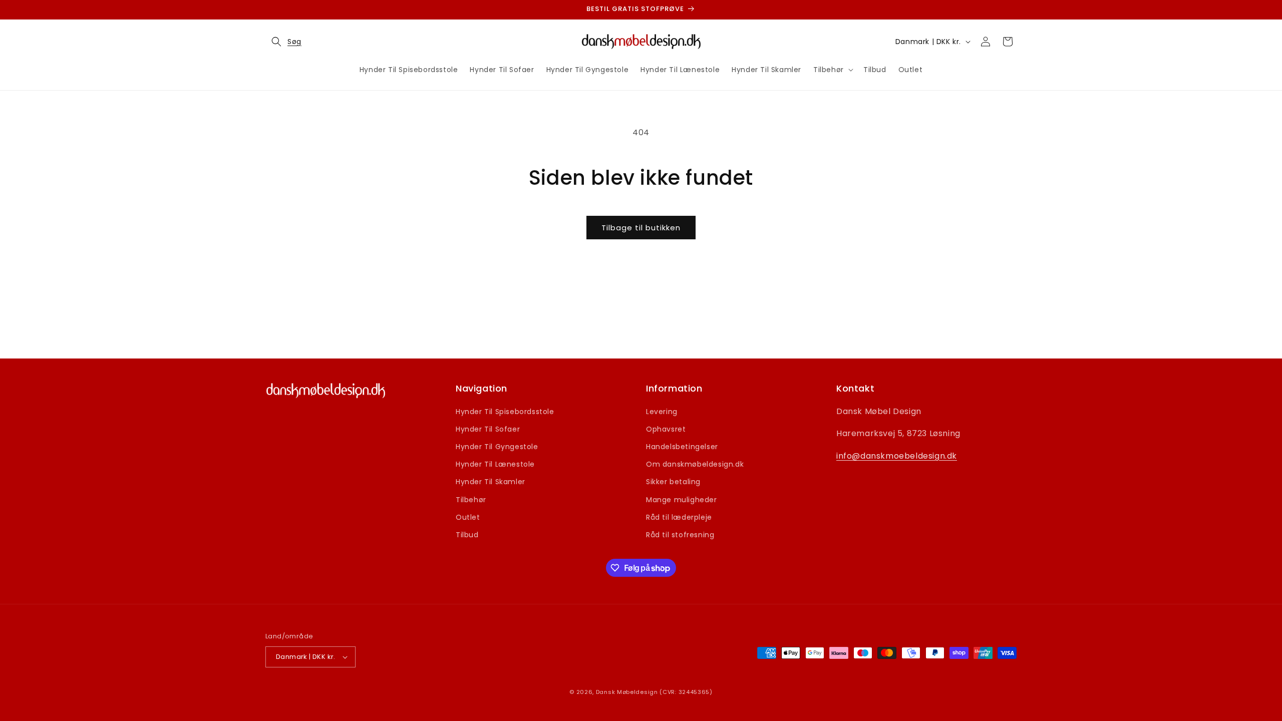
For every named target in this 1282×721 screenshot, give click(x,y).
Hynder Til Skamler (490, 482)
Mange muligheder (681, 500)
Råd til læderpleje (679, 517)
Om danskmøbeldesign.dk (695, 464)
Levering (662, 412)
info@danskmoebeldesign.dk (896, 456)
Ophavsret (666, 429)
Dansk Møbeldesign (627, 692)
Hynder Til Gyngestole (497, 447)
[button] (283, 42)
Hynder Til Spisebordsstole (505, 412)
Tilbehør (471, 500)
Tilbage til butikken (641, 227)
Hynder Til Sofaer (488, 429)
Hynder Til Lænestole (495, 464)
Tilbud (467, 535)
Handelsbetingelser (682, 447)
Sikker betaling (673, 482)
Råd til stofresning (680, 535)
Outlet (468, 517)
